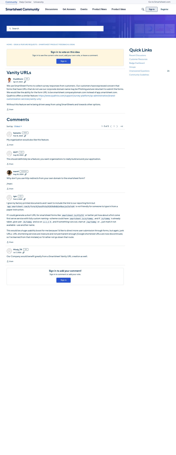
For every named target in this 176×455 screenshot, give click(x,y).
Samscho (17, 133)
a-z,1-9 (47, 222)
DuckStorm (18, 79)
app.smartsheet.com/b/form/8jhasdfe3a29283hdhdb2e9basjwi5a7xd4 (40, 206)
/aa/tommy (91, 222)
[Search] (143, 9)
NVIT (15, 152)
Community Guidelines (139, 74)
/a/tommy (105, 218)
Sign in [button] (64, 61)
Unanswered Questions (149, 70)
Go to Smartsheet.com (159, 1)
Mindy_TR (17, 249)
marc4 (16, 171)
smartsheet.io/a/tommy (81, 218)
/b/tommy (27, 222)
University (39, 2)
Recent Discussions (137, 55)
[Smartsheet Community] (22, 9)
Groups (132, 67)
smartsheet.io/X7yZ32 (73, 215)
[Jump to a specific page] (121, 126)
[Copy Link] (25, 82)
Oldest (17, 126)
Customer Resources (138, 59)
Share (10, 109)
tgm (15, 196)
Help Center (25, 2)
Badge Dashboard (137, 63)
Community (11, 2)
